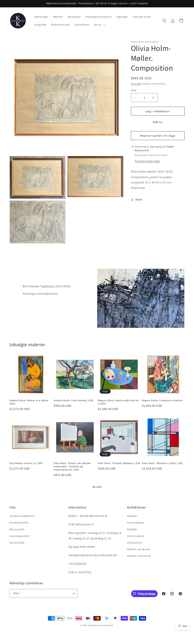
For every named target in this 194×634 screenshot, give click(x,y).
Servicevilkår (17, 542)
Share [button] (138, 199)
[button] (99, 25)
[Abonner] (73, 593)
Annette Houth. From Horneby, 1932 (73, 400)
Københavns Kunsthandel (100, 625)
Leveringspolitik (19, 536)
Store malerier (136, 536)
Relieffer (132, 529)
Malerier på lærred (138, 549)
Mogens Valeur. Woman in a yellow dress (28, 402)
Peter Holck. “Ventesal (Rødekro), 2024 (119, 463)
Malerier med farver (139, 556)
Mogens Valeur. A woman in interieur (162, 400)
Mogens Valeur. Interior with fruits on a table (118, 402)
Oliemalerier (134, 542)
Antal (134, 90)
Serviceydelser (136, 522)
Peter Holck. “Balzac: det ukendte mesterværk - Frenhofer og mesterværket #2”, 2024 (72, 466)
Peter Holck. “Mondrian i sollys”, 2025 (162, 463)
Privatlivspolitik (19, 522)
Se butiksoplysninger (147, 161)
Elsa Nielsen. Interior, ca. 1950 (25, 463)
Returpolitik (16, 529)
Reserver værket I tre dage (157, 135)
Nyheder (132, 516)
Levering (135, 83)
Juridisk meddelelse (21, 516)
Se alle (97, 486)
